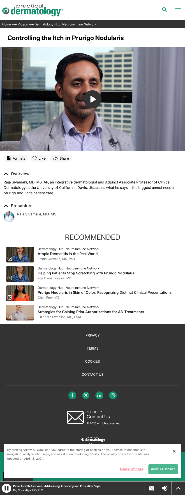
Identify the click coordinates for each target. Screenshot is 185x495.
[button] (17, 174)
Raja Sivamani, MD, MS (36, 214)
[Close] (174, 451)
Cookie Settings (131, 469)
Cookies (92, 361)
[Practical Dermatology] (32, 10)
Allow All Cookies (163, 469)
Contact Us (93, 374)
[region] (92, 461)
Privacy (93, 335)
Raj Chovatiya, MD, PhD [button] (28, 490)
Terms (93, 348)
